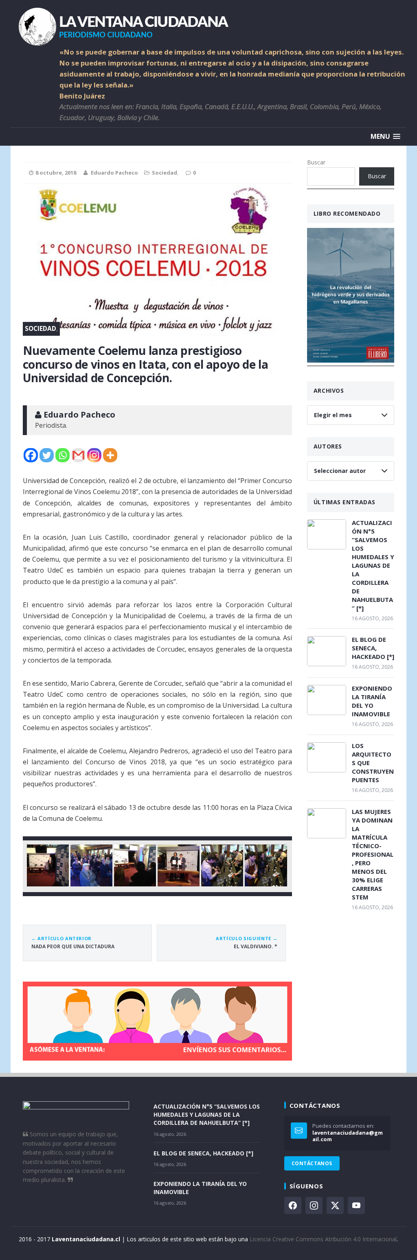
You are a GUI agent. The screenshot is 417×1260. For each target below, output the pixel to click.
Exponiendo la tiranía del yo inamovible (372, 701)
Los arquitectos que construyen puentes (373, 763)
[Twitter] (47, 455)
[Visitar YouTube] (356, 1205)
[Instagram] (94, 455)
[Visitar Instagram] (314, 1205)
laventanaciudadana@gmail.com (347, 1136)
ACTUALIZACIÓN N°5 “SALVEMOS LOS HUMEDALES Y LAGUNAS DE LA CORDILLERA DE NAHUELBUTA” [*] (373, 565)
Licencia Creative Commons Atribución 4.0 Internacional (323, 1239)
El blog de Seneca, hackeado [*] (373, 648)
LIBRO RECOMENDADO (347, 213)
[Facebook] (31, 455)
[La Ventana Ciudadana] (209, 23)
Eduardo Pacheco (114, 172)
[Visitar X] (335, 1205)
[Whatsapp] (62, 455)
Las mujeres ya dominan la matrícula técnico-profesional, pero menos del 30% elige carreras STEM (372, 854)
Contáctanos (312, 1163)
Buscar (316, 162)
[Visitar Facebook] (292, 1205)
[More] (110, 455)
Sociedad (164, 172)
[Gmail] (78, 455)
